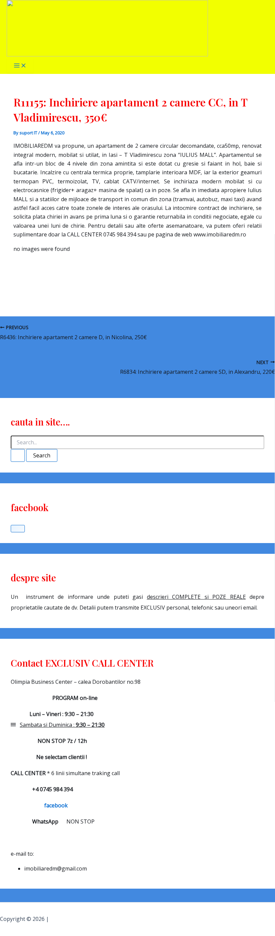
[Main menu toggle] (20, 66)
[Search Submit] (18, 455)
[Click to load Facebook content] (18, 528)
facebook (39, 805)
